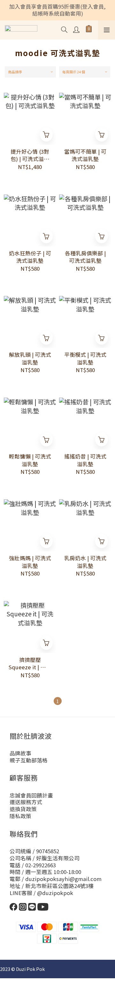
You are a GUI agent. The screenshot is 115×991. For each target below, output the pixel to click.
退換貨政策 (23, 809)
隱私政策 (20, 816)
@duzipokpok (55, 893)
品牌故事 (20, 753)
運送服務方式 (26, 802)
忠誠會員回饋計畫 (31, 795)
